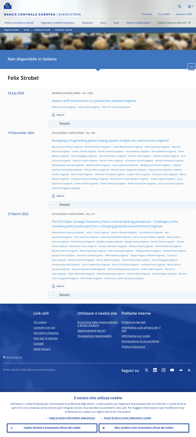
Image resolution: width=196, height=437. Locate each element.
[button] (184, 6)
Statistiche (87, 23)
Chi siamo (147, 14)
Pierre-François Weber (144, 237)
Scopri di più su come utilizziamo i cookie (127, 418)
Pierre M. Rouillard (111, 107)
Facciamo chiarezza (46, 333)
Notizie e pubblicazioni (138, 23)
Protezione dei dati (134, 322)
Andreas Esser (148, 265)
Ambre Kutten (82, 184)
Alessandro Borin (108, 156)
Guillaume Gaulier (134, 161)
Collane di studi (42, 30)
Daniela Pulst (170, 251)
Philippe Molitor (144, 251)
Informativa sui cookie (136, 336)
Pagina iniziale (11, 30)
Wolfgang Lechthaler (151, 165)
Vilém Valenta (112, 256)
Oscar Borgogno (79, 156)
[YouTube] (172, 370)
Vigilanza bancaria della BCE (172, 23)
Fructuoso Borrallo (61, 265)
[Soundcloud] (180, 370)
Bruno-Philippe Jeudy (118, 269)
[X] (146, 370)
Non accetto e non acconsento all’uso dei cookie (144, 428)
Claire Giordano (153, 147)
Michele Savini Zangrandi (124, 170)
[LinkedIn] (155, 370)
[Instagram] (163, 370)
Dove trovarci (42, 349)
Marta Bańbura (159, 152)
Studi (116, 23)
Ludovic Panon (79, 152)
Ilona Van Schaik (85, 256)
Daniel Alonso (103, 260)
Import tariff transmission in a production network (87, 101)
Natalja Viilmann (76, 260)
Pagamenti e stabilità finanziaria (57, 23)
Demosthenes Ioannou (63, 165)
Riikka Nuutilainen (137, 184)
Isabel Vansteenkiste (110, 237)
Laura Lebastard (120, 165)
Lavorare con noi (44, 327)
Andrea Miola (134, 274)
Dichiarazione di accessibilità (140, 341)
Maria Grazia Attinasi (62, 147)
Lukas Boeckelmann (123, 147)
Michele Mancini (93, 147)
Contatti (39, 343)
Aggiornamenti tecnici (91, 330)
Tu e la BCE (164, 14)
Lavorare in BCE (184, 14)
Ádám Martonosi (76, 274)
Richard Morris (92, 170)
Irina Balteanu (133, 152)
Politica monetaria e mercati (19, 23)
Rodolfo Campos (161, 156)
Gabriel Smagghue (61, 188)
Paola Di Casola (80, 161)
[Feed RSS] (189, 370)
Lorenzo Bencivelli (131, 260)
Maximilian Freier (78, 246)
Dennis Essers (107, 161)
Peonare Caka (135, 156)
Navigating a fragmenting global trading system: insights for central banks (104, 140)
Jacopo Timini (134, 174)
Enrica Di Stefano (121, 265)
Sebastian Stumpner (105, 174)
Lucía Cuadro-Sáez (91, 265)
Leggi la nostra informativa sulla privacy (72, 418)
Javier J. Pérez (93, 233)
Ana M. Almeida (106, 152)
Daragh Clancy (132, 242)
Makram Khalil (59, 107)
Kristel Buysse (78, 242)
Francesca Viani (160, 174)
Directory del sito (14, 357)
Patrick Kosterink (163, 246)
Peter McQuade (116, 251)
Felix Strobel (84, 107)
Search (179, 6)
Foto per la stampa (46, 338)
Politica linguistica (133, 347)
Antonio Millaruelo (106, 274)
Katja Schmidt (155, 170)
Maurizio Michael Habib (84, 269)
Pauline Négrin (159, 274)
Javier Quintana (166, 184)
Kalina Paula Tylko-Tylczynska (119, 278)
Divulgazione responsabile (94, 336)
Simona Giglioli (158, 179)
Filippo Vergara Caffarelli (143, 256)
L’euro (103, 23)
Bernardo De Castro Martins (124, 179)
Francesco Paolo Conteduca (85, 179)
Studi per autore (63, 30)
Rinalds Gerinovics (164, 161)
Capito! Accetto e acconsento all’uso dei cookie (52, 428)
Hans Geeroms (81, 237)
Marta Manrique (88, 251)
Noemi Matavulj (108, 184)
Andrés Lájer (147, 269)
